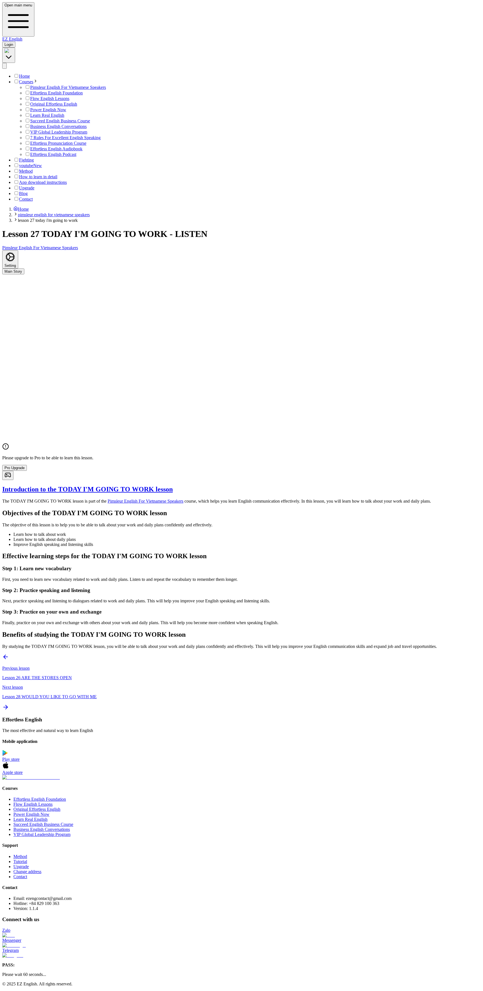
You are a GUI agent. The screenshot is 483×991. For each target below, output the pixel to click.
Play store (11, 759)
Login (8, 44)
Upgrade (21, 866)
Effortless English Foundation (39, 799)
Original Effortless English (36, 809)
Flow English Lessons (33, 804)
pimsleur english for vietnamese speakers (54, 214)
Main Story (13, 271)
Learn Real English (30, 819)
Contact (20, 876)
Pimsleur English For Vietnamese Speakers (145, 501)
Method (20, 856)
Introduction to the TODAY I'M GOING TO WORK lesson (87, 489)
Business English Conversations (41, 829)
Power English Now (31, 814)
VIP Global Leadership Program (41, 834)
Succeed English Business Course (43, 824)
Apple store (12, 772)
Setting (10, 265)
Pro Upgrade (14, 468)
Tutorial (20, 861)
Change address (27, 871)
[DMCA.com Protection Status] (241, 777)
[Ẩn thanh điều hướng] (4, 66)
